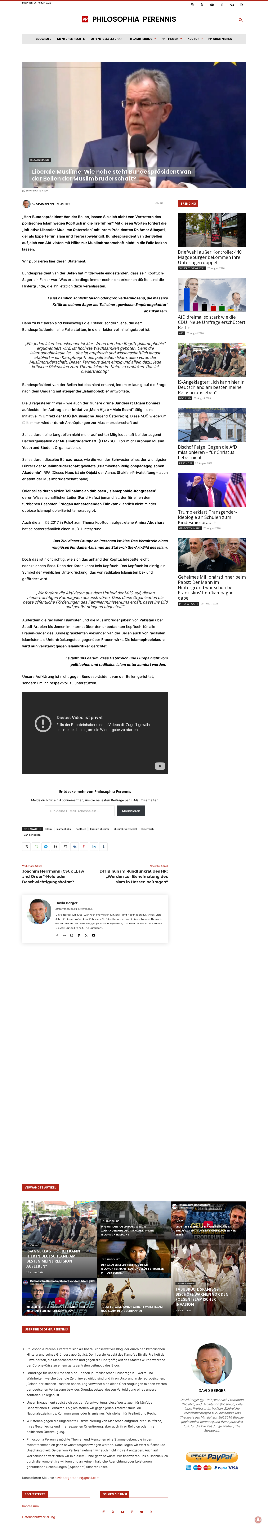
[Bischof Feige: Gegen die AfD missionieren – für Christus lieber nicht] (212, 425)
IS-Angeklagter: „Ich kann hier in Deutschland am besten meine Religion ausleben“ (211, 387)
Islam (48, 828)
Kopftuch (81, 828)
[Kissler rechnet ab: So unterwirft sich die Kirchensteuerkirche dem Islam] (59, 1301)
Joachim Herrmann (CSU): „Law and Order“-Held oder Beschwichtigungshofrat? (53, 876)
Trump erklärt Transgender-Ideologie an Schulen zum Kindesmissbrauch (207, 517)
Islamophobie (64, 828)
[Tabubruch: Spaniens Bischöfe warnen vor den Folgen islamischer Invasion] (208, 1277)
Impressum (30, 1506)
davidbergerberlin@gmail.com (77, 1478)
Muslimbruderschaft (125, 828)
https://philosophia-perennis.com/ (74, 908)
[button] (241, 20)
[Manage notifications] (258, 1519)
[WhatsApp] (36, 846)
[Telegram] (45, 846)
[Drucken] (55, 846)
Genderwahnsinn (190, 528)
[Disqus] (95, 1007)
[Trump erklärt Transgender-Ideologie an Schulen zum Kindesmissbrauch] (212, 490)
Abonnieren (131, 811)
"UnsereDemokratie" (192, 268)
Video (31, 1301)
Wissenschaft (111, 1259)
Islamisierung (39, 159)
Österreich (147, 828)
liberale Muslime (100, 828)
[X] (26, 846)
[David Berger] (27, 204)
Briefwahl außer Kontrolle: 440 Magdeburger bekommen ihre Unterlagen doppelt (210, 257)
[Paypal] (79, 934)
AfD (181, 333)
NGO (104, 1301)
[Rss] (242, 5)
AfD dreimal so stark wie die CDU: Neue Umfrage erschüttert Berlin (212, 322)
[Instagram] (192, 5)
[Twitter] (202, 5)
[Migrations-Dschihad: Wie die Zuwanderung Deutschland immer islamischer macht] (134, 1224)
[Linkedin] (94, 846)
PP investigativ (188, 603)
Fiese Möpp (185, 463)
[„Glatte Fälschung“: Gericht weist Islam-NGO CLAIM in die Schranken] (134, 1299)
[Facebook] (57, 934)
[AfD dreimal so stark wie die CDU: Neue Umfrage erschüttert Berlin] (212, 295)
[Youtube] (212, 5)
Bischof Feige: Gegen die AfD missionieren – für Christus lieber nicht (207, 452)
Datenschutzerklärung (38, 1517)
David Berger (45, 204)
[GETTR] (64, 934)
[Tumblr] (103, 846)
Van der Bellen (32, 834)
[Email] (65, 846)
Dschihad (185, 398)
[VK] (74, 846)
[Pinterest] (222, 5)
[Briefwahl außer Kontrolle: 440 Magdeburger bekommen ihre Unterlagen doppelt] (212, 230)
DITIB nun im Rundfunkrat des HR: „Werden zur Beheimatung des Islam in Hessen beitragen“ (134, 876)
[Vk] (232, 5)
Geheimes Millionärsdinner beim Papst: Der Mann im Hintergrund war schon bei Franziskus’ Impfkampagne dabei (212, 587)
